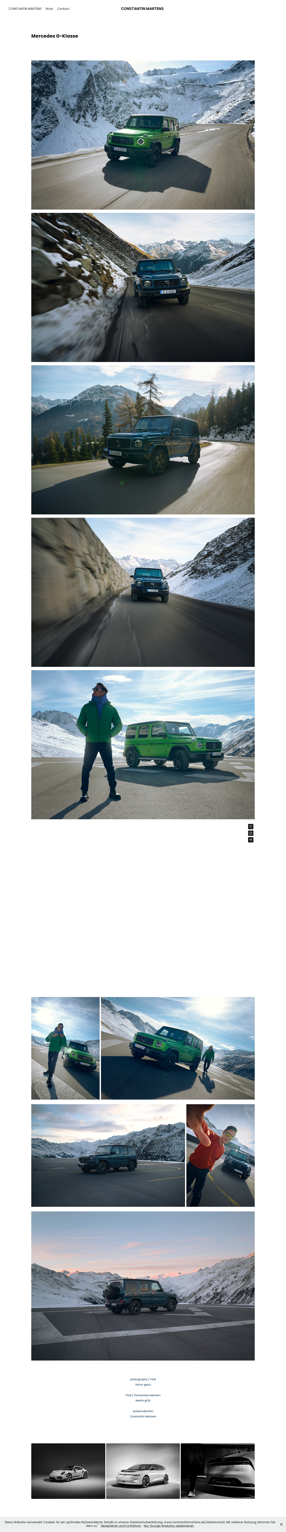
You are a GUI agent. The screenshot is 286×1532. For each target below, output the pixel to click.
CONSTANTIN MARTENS (25, 9)
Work (49, 9)
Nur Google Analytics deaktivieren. (169, 1526)
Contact (63, 9)
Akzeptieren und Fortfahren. (121, 1526)
